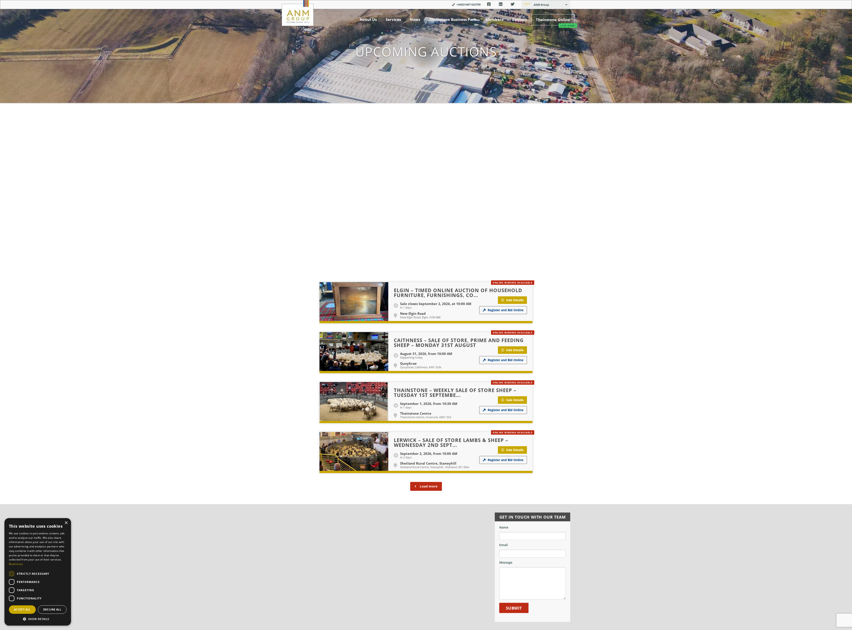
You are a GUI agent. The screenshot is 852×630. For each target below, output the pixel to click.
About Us (368, 19)
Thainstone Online (553, 19)
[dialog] (37, 572)
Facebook (489, 4)
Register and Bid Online (505, 310)
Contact (519, 19)
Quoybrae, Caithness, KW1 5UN (420, 367)
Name (503, 527)
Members (494, 19)
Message (505, 562)
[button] (38, 619)
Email (503, 545)
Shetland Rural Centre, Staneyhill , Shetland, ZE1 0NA (434, 467)
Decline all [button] (52, 609)
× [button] (66, 523)
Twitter (513, 4)
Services (393, 19)
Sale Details (515, 300)
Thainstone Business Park (453, 19)
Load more (428, 486)
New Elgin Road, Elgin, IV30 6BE (420, 317)
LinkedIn (500, 4)
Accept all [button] (22, 609)
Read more (16, 564)
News (415, 19)
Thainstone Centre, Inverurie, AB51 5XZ (425, 417)
